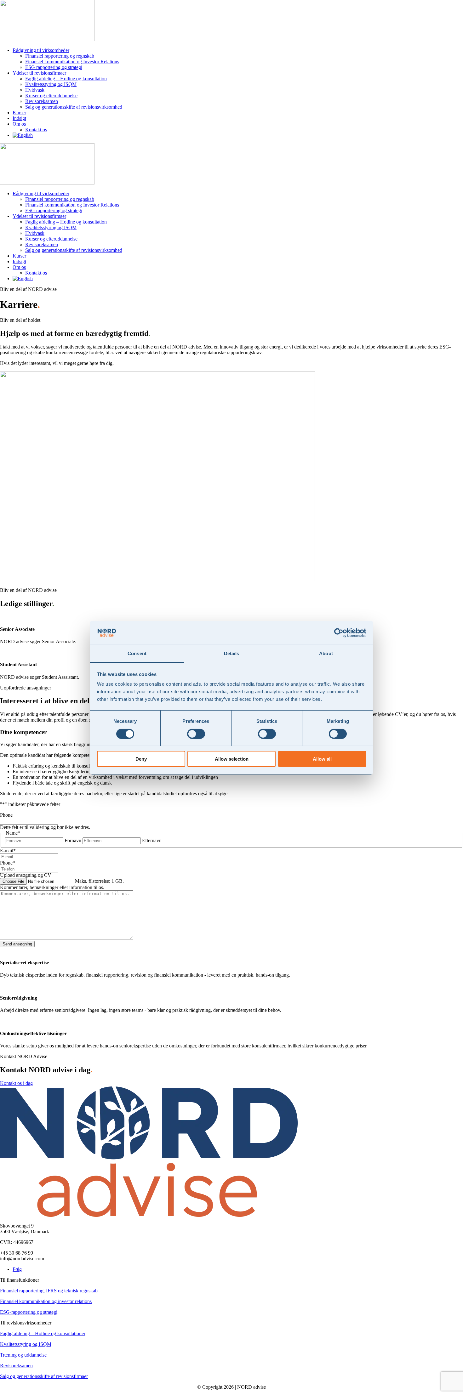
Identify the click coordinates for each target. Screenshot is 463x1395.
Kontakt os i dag (16, 1083)
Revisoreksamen (41, 101)
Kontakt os (36, 129)
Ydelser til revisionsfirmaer (39, 73)
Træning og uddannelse (23, 1355)
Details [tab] (231, 653)
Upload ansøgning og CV (25, 875)
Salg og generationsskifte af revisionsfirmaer (44, 1376)
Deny (141, 759)
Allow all (322, 759)
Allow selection (232, 759)
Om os (19, 124)
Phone (6, 815)
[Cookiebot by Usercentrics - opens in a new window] (338, 633)
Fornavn (73, 840)
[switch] (196, 734)
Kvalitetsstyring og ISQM (51, 84)
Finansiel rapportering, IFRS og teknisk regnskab (49, 1290)
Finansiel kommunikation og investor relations (46, 1301)
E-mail (8, 850)
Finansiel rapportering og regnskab (59, 56)
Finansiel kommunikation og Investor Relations (72, 61)
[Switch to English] (23, 135)
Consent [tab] (137, 653)
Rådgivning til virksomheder (41, 50)
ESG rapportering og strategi (53, 67)
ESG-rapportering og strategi (28, 1312)
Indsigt (19, 118)
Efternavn (152, 840)
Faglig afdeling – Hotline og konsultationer (42, 1333)
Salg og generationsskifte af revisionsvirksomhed (73, 107)
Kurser (19, 112)
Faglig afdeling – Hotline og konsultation (66, 78)
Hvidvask (34, 90)
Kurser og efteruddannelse (51, 95)
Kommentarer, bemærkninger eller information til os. (52, 887)
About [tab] (326, 653)
